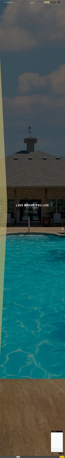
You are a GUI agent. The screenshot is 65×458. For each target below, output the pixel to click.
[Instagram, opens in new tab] (2, 209)
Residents (53, 2)
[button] (60, 453)
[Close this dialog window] (62, 431)
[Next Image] (62, 229)
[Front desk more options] (63, 453)
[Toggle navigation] (58, 2)
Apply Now (47, 2)
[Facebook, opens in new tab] (2, 207)
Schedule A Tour (32, 211)
